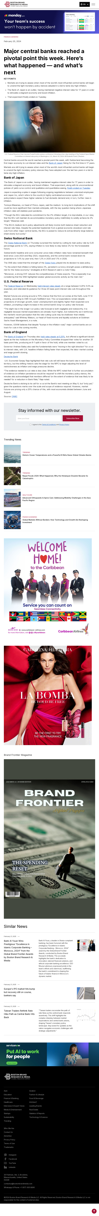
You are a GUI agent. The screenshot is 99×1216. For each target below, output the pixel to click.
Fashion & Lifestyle (36, 1095)
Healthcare (8, 1102)
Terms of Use (9, 1143)
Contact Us (8, 1132)
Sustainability (9, 1117)
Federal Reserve (15, 286)
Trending (7, 1121)
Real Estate (33, 1110)
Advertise (8, 1136)
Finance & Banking (11, 1098)
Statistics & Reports (37, 1113)
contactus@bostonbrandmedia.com (18, 1184)
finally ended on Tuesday (78, 188)
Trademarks (9, 1147)
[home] (16, 4)
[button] (84, 4)
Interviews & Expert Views (14, 1106)
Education (8, 1095)
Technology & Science (38, 1117)
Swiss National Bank (17, 243)
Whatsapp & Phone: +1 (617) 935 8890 (19, 1187)
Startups (7, 1113)
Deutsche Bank (11, 356)
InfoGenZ (33, 1102)
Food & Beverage (36, 1098)
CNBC (14, 396)
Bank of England (15, 336)
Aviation (32, 1091)
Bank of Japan (56, 163)
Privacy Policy (64, 424)
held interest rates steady (49, 286)
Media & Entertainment (13, 1110)
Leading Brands (35, 1106)
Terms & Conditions (49, 424)
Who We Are (9, 1128)
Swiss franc (50, 263)
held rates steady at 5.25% (53, 336)
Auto (5, 1091)
